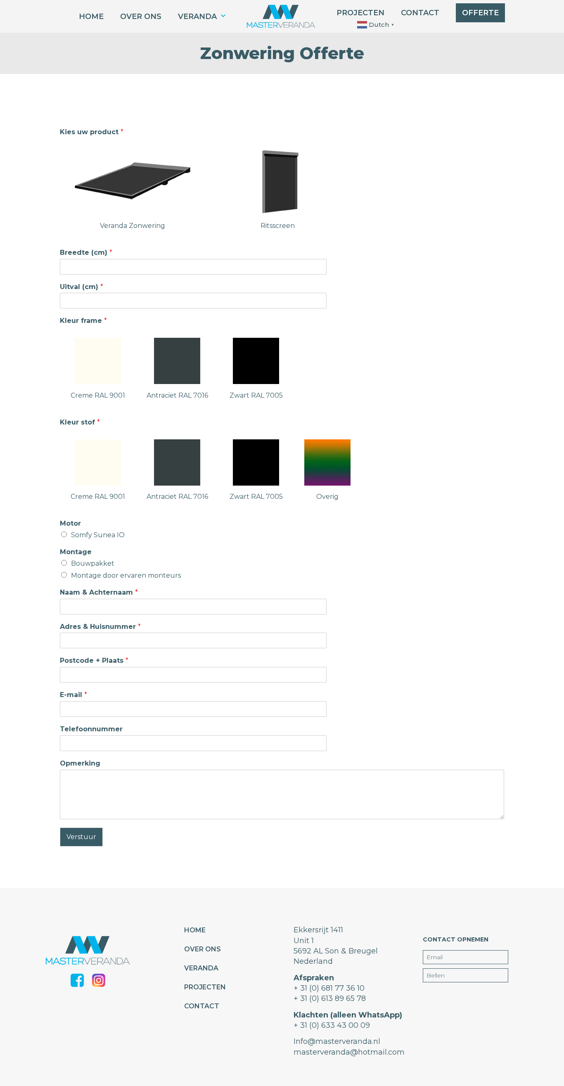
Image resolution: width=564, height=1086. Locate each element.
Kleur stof (80, 422)
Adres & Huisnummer (100, 627)
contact (420, 12)
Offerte (480, 12)
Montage (76, 552)
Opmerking (80, 763)
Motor (70, 523)
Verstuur (81, 837)
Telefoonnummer (91, 729)
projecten (360, 12)
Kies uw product (91, 132)
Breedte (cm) (86, 252)
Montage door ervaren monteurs (126, 575)
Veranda (197, 16)
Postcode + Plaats (94, 660)
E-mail (73, 695)
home (91, 16)
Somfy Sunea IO (98, 535)
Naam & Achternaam (99, 592)
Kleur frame (83, 321)
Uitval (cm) (81, 287)
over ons (140, 16)
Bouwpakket (92, 563)
